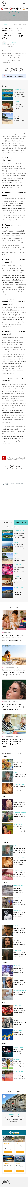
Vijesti (13, 8)
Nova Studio (11, 43)
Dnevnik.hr (6, 8)
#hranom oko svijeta (20, 24)
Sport (20, 8)
